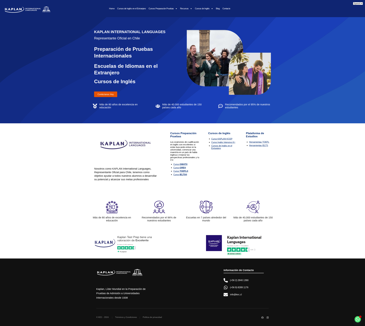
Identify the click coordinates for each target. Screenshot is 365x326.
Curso (180, 164)
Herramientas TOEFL (259, 142)
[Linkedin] (267, 317)
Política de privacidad (152, 317)
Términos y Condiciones (126, 317)
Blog (218, 8)
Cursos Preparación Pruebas (161, 8)
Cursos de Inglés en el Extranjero (131, 8)
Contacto (226, 8)
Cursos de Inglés (202, 8)
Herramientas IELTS (258, 145)
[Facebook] (262, 317)
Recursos (184, 8)
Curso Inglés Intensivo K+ (223, 142)
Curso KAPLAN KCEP (221, 139)
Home (111, 8)
